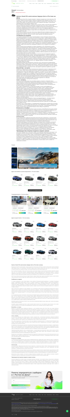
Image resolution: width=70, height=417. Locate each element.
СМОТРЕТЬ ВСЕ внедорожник (35, 190)
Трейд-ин (39, 3)
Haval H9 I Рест (26, 228)
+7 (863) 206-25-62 (36, 399)
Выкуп (42, 3)
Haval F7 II (37, 255)
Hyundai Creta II (15, 205)
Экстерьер (14, 152)
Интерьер (14, 163)
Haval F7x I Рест (50, 228)
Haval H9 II (25, 255)
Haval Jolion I (14, 228)
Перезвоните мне (21, 385)
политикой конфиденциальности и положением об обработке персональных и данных (20, 387)
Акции (45, 3)
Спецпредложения (49, 3)
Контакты (57, 3)
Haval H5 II (49, 255)
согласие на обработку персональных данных (16, 403)
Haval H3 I (13, 255)
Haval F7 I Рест (38, 228)
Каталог (33, 3)
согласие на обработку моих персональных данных (20, 388)
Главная (30, 3)
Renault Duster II (31, 205)
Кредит (36, 3)
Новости (54, 3)
